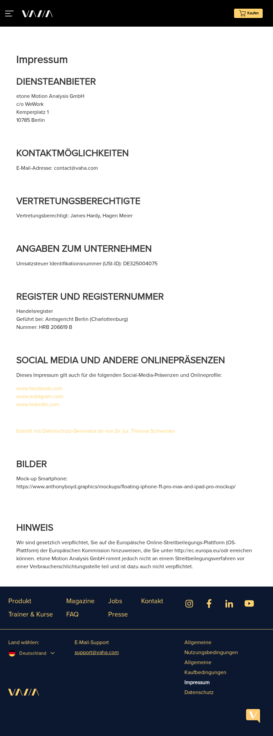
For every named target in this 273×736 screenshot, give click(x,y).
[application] (253, 716)
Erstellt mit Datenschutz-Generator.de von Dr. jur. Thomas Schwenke (95, 431)
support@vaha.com (97, 652)
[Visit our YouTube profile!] (249, 605)
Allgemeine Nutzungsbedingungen (211, 647)
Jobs (115, 601)
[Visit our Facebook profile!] (209, 605)
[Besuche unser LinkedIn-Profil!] (229, 605)
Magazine (80, 601)
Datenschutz (199, 692)
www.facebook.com (39, 388)
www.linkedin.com (37, 404)
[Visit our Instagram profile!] (189, 605)
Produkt (19, 601)
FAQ (72, 614)
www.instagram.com (39, 396)
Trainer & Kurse (30, 614)
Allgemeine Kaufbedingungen (205, 667)
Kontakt (152, 601)
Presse (118, 614)
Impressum (197, 682)
